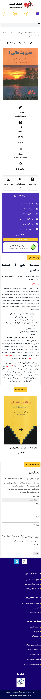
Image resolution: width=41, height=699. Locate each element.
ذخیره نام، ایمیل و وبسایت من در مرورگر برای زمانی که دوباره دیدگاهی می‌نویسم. (20, 536)
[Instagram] (24, 561)
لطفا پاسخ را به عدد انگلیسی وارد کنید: (26, 541)
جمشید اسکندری (20, 116)
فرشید (20, 131)
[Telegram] (16, 561)
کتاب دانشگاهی (31, 33)
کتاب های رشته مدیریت (19, 33)
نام (37, 517)
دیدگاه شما (35, 504)
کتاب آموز (9, 366)
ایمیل (36, 525)
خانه (38, 33)
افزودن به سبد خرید (20, 239)
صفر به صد (13, 695)
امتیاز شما (35, 496)
